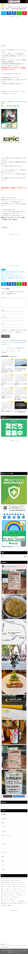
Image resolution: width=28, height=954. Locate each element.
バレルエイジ (23, 890)
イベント (3, 865)
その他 (3, 869)
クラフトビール (10, 273)
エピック (4, 273)
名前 (3, 310)
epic (24, 271)
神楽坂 (3, 280)
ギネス (16, 884)
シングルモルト (23, 886)
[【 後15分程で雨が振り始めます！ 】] (14, 632)
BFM (3, 878)
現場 (2, 856)
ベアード (4, 897)
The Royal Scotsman (17, 271)
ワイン (3, 848)
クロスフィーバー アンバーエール (8, 275)
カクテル (3, 843)
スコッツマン (10, 888)
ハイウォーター (11, 890)
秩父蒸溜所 (5, 905)
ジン (2, 839)
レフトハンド (13, 899)
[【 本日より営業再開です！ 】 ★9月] (14, 682)
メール (3, 317)
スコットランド (18, 888)
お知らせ (3, 818)
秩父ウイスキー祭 (22, 903)
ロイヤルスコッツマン (7, 901)
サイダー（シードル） (6, 835)
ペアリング (4, 852)
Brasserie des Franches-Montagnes (13, 878)
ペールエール (17, 897)
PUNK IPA (18, 880)
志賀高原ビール (5, 903)
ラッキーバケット (6, 899)
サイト (2, 323)
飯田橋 (10, 905)
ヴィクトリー (15, 901)
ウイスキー (4, 831)
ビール (2, 4)
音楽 (2, 860)
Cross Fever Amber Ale (6, 271)
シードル (4, 888)
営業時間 (3, 814)
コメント (4, 297)
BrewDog (24, 878)
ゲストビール (19, 275)
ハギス (17, 890)
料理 (2, 822)
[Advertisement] (14, 31)
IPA (13, 880)
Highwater (8, 880)
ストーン (4, 890)
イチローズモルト (21, 882)
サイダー (16, 886)
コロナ (11, 886)
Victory (14, 882)
